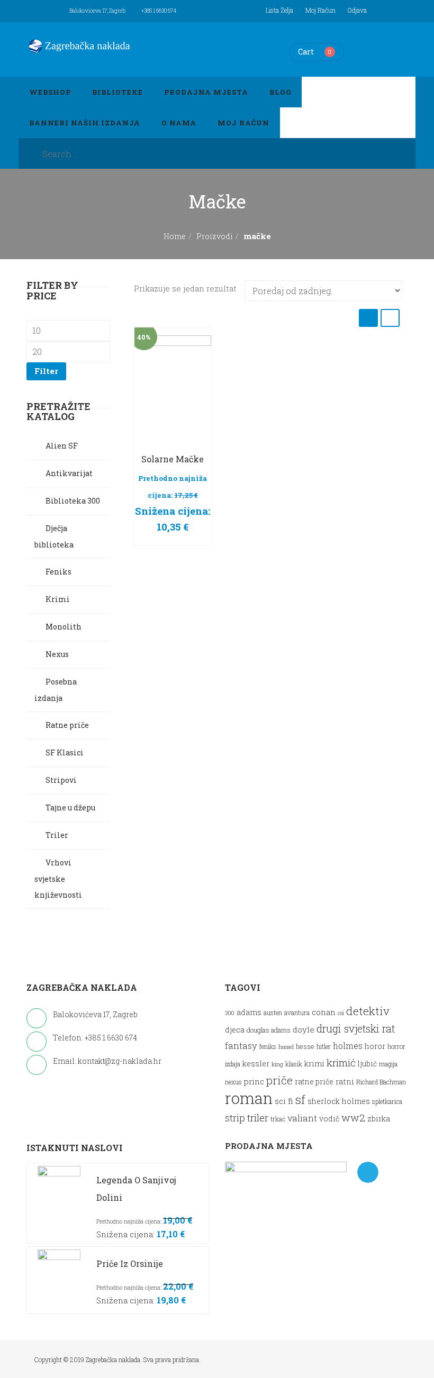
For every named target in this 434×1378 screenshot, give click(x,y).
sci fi (284, 1101)
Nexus (57, 654)
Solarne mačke (172, 458)
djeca (235, 1030)
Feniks (58, 572)
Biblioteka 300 (73, 501)
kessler (255, 1063)
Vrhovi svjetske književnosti (58, 878)
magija (388, 1064)
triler (257, 1117)
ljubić (367, 1064)
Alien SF (62, 446)
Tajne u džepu (70, 807)
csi (341, 1013)
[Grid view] (368, 317)
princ (254, 1081)
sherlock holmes (339, 1101)
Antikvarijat (69, 473)
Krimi (58, 599)
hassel (286, 1047)
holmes (348, 1046)
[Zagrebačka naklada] (79, 46)
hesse (305, 1046)
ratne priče (314, 1082)
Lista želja (279, 10)
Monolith (64, 627)
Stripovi (61, 780)
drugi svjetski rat (356, 1028)
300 (229, 1013)
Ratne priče (67, 725)
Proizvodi (214, 236)
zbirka (378, 1119)
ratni (345, 1081)
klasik (293, 1064)
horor (375, 1046)
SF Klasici (65, 752)
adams (249, 1012)
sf (300, 1099)
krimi (314, 1063)
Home (175, 236)
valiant (302, 1118)
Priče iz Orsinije (129, 1263)
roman (249, 1098)
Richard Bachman (381, 1082)
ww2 (353, 1117)
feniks (267, 1047)
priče (279, 1080)
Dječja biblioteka (54, 536)
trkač (277, 1119)
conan (324, 1012)
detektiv (368, 1010)
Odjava (357, 10)
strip (235, 1117)
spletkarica (387, 1102)
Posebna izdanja (55, 690)
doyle (303, 1029)
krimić (341, 1062)
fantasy (241, 1045)
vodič (329, 1119)
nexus (233, 1082)
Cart (306, 52)
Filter (46, 371)
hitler (324, 1047)
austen (273, 1013)
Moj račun (320, 10)
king (277, 1064)
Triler (57, 835)
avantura (297, 1013)
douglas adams (269, 1029)
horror (396, 1047)
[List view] (390, 317)
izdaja (232, 1064)
